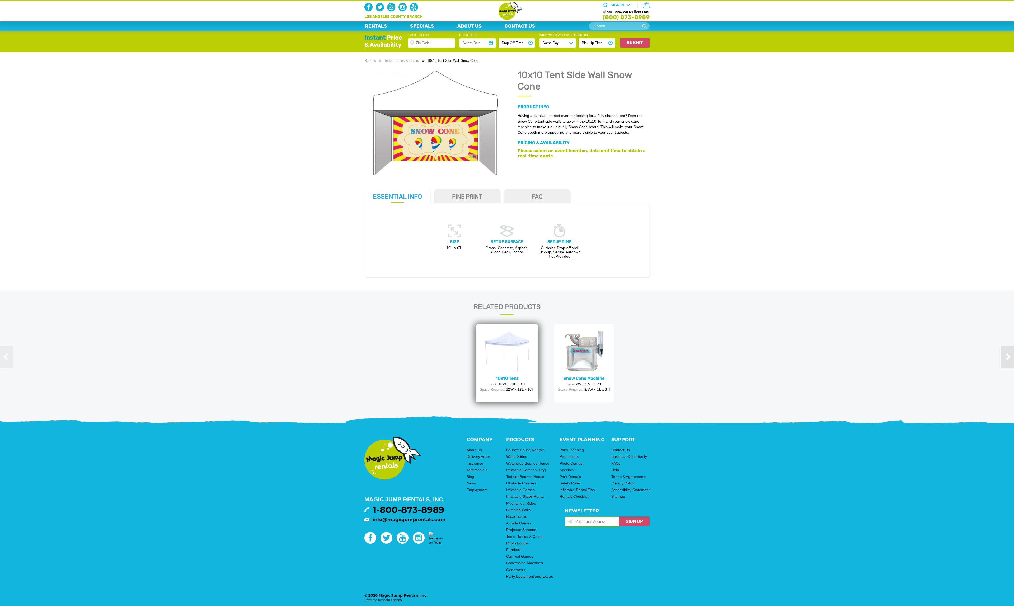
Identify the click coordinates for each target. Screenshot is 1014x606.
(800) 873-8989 (626, 17)
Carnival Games (519, 556)
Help (615, 470)
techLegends (392, 600)
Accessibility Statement (630, 490)
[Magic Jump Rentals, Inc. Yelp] (415, 10)
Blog (470, 476)
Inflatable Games (520, 490)
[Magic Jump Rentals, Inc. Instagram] (403, 10)
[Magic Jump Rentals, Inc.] (507, 18)
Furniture (514, 550)
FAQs (616, 463)
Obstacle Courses (521, 483)
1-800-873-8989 (408, 509)
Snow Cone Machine (584, 378)
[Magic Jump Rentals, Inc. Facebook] (369, 10)
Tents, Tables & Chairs (401, 61)
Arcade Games (518, 523)
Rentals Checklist (574, 496)
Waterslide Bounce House (527, 463)
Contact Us (620, 450)
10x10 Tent (507, 378)
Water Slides (516, 456)
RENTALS (376, 26)
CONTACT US (520, 26)
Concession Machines (524, 563)
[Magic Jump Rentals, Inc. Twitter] (381, 10)
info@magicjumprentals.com (409, 520)
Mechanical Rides (521, 503)
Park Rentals (570, 476)
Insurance (475, 463)
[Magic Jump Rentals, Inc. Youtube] (392, 10)
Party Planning (572, 450)
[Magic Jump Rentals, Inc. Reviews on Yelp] (436, 542)
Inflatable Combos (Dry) (526, 470)
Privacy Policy (622, 483)
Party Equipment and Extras (529, 576)
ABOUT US (469, 26)
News (471, 483)
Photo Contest (571, 463)
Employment (477, 490)
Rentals (370, 61)
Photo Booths (517, 543)
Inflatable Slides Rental (525, 496)
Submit (635, 42)
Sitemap (618, 496)
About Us (474, 450)
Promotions (569, 456)
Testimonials (477, 470)
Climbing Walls (518, 510)
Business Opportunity (629, 456)
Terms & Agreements (628, 476)
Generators (515, 570)
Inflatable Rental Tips (577, 490)
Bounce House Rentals (525, 450)
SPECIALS (422, 26)
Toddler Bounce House (525, 476)
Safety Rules (570, 483)
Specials (567, 470)
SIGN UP (634, 521)
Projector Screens (521, 530)
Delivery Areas (479, 456)
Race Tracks (516, 516)
